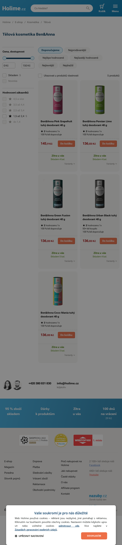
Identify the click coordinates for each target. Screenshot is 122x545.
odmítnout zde (69, 525)
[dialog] (61, 525)
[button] (29, 536)
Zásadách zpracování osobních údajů (36, 529)
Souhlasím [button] (94, 535)
